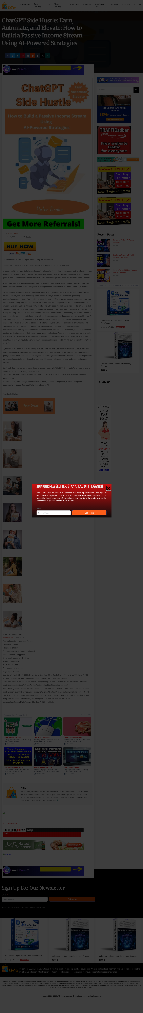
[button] (109, 488)
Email (39, 508)
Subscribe (89, 512)
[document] (71, 506)
